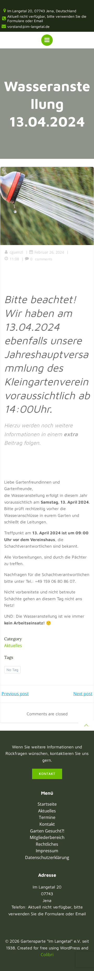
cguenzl (16, 252)
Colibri (47, 954)
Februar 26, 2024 (49, 252)
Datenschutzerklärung (47, 857)
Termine (47, 817)
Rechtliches (47, 844)
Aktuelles (13, 645)
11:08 (14, 258)
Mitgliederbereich (47, 837)
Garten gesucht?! (47, 831)
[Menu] (47, 40)
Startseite (47, 804)
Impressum (47, 851)
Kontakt (47, 824)
